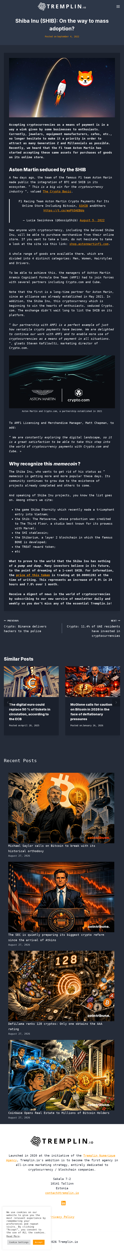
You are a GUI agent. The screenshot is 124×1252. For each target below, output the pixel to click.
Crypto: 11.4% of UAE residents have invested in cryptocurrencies (93, 628)
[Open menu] (117, 6)
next (116, 702)
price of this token (33, 575)
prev (8, 702)
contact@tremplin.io (62, 1193)
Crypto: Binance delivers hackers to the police (25, 626)
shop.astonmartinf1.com (88, 244)
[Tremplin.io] (62, 6)
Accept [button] (39, 1242)
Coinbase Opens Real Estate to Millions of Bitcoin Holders (58, 1113)
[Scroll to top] (115, 1238)
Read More (13, 1236)
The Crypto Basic (57, 191)
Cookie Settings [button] (19, 1242)
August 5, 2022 (92, 220)
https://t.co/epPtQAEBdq (63, 210)
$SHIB (83, 205)
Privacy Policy (62, 1217)
